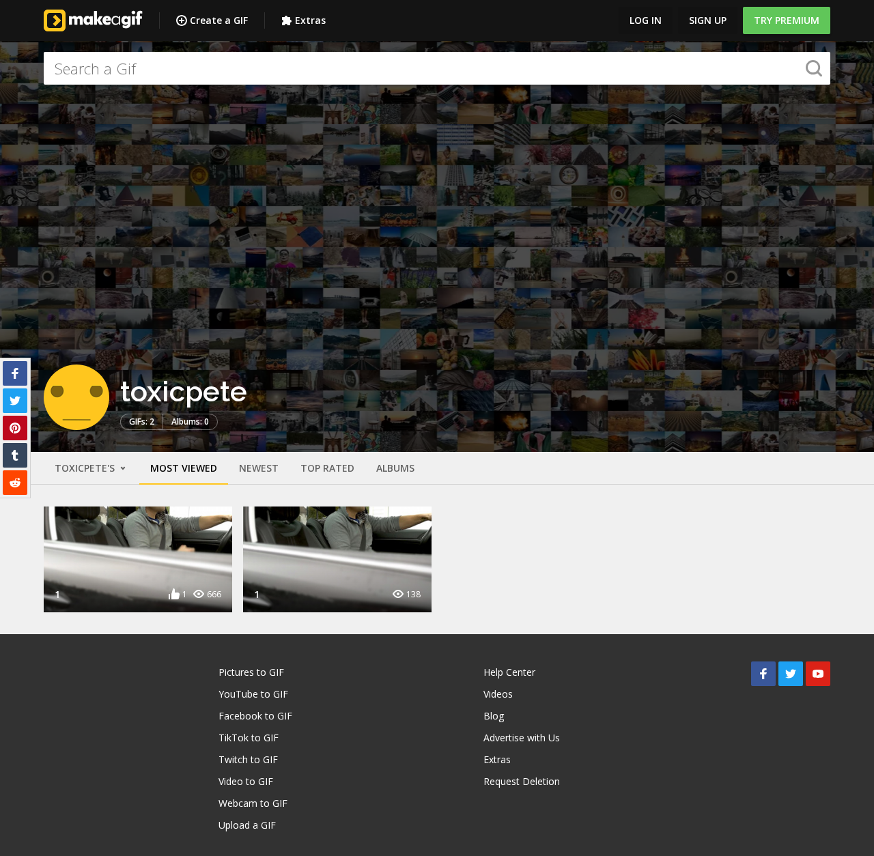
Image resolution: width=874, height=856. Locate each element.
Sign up (708, 20)
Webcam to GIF (252, 803)
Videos (498, 693)
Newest (259, 467)
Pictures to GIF (251, 672)
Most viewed (183, 467)
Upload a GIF (247, 824)
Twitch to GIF (248, 759)
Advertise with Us (521, 737)
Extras (310, 20)
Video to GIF (245, 781)
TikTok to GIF (248, 737)
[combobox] (437, 68)
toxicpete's (86, 467)
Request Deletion (521, 781)
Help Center (509, 672)
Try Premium (786, 20)
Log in (646, 20)
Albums (395, 467)
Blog (493, 715)
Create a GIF (219, 20)
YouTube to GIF (253, 693)
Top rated (327, 467)
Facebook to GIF (255, 715)
